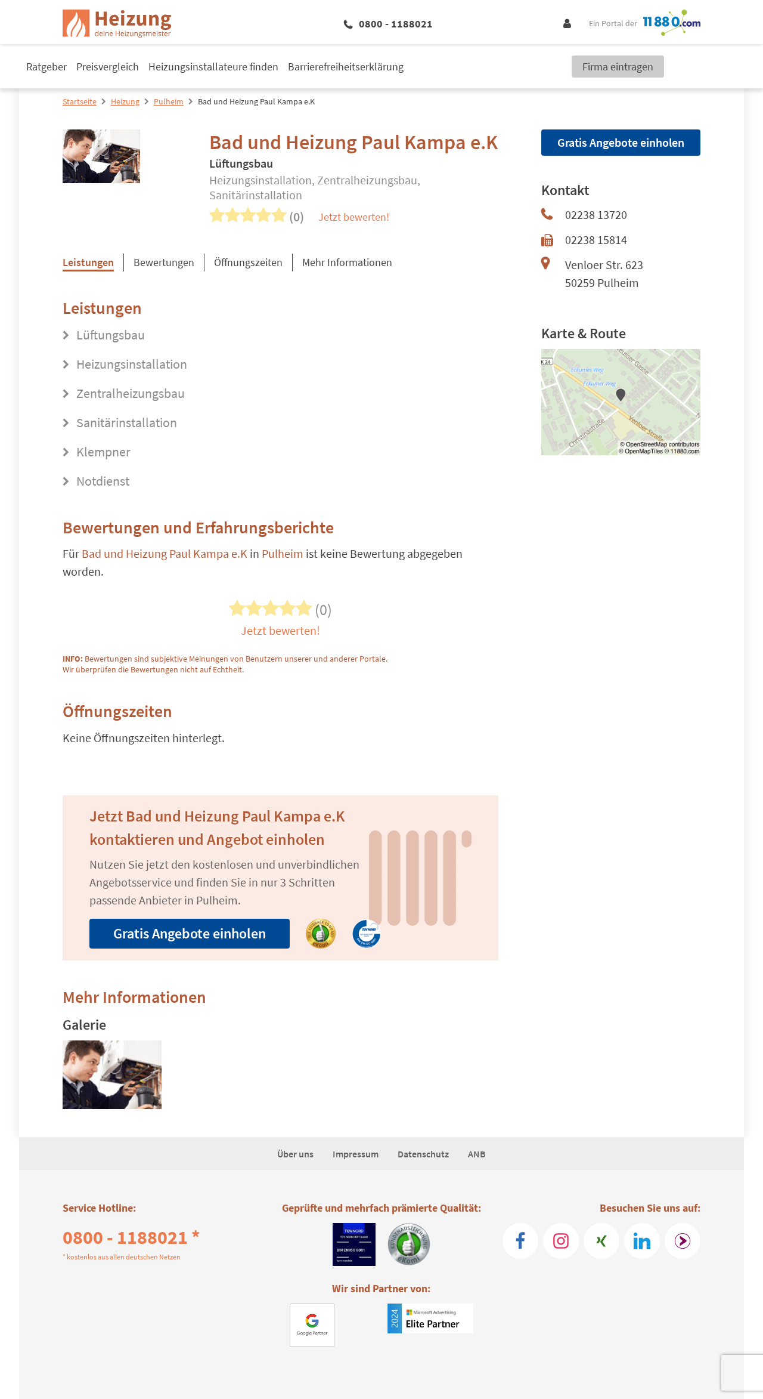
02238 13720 (596, 214)
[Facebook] (520, 1241)
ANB (477, 1154)
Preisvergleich (107, 66)
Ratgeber (46, 66)
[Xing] (601, 1241)
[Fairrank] (682, 1241)
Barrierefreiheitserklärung (346, 66)
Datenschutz (423, 1154)
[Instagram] (561, 1241)
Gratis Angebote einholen (189, 933)
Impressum (356, 1154)
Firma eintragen (617, 66)
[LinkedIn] (642, 1241)
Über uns (295, 1154)
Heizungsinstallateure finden (213, 66)
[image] (112, 1076)
